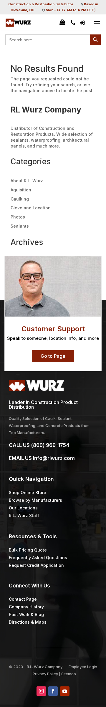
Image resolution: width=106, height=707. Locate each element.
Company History (26, 606)
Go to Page (53, 356)
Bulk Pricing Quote (28, 549)
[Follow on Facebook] (53, 691)
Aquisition (21, 189)
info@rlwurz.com (54, 458)
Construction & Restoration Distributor (40, 4)
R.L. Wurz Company (44, 666)
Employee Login (83, 666)
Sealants (20, 226)
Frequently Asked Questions (38, 557)
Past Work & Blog (26, 614)
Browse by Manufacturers (35, 500)
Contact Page (23, 599)
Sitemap (68, 673)
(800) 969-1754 (50, 445)
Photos (18, 216)
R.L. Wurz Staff (24, 515)
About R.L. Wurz (27, 180)
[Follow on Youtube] (64, 691)
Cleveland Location (31, 207)
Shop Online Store (27, 492)
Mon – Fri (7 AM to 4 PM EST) (71, 10)
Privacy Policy (45, 673)
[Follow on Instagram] (41, 691)
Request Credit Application (36, 565)
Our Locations (23, 507)
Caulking (20, 198)
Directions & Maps (28, 622)
